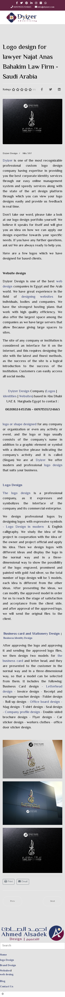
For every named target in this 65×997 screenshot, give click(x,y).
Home (3, 955)
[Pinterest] (26, 3)
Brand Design (8, 966)
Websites (25, 396)
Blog (2, 981)
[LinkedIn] (31, 3)
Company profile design (22, 712)
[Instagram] (36, 3)
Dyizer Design (14, 281)
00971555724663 (22, 7)
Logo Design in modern (25, 527)
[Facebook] (42, 90)
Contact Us (6, 987)
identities (10, 396)
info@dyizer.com (46, 7)
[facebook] (17, 3)
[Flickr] (41, 3)
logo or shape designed (19, 424)
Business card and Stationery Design (31, 633)
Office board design (45, 702)
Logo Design (12, 485)
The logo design (16, 493)
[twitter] (21, 3)
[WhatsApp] (45, 3)
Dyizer (8, 160)
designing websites (37, 297)
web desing (6, 975)
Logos (50, 391)
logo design (53, 465)
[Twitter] (50, 90)
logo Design (7, 960)
